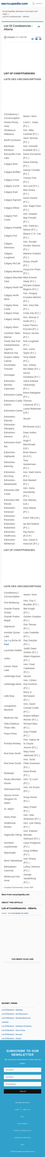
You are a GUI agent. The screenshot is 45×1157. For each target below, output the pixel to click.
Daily (22, 1144)
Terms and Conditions (22, 1137)
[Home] (15, 3)
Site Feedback (22, 1123)
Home (17, 1109)
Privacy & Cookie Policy (22, 1130)
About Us (26, 1109)
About (18, 913)
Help (22, 1116)
